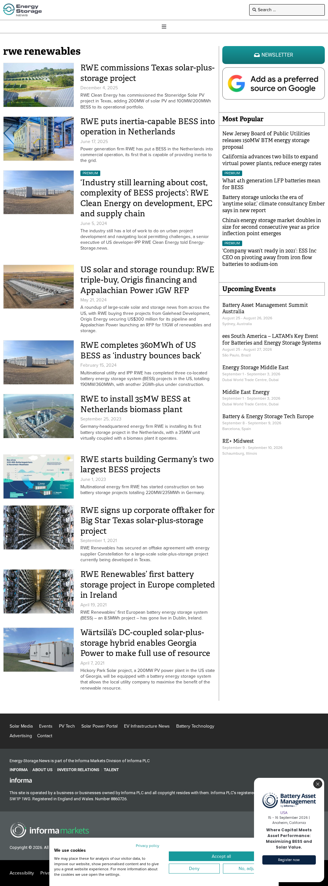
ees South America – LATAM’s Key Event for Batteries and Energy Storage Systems (271, 339)
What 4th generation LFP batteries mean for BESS (271, 184)
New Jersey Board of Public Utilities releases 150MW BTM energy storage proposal (266, 140)
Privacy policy (147, 846)
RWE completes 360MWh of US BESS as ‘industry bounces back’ (140, 350)
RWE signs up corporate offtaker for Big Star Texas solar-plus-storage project (147, 520)
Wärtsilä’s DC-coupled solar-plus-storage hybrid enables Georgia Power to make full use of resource (145, 642)
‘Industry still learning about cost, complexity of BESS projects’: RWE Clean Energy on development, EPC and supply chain (146, 198)
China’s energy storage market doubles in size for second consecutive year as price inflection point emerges (271, 227)
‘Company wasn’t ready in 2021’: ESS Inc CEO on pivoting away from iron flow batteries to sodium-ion (269, 257)
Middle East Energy (245, 392)
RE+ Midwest (238, 441)
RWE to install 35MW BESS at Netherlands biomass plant (135, 404)
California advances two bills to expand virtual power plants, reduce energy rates (271, 160)
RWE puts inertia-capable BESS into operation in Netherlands (147, 126)
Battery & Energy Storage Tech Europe (268, 416)
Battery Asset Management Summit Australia (265, 308)
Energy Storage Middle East (255, 367)
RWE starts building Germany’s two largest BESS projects (147, 464)
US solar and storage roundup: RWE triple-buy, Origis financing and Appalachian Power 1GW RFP (147, 280)
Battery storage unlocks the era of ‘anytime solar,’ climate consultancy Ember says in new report (273, 204)
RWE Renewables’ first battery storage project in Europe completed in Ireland (147, 584)
